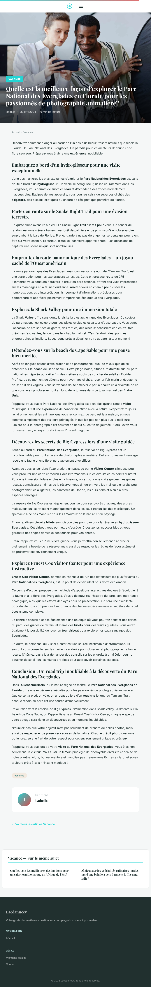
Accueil (16, 132)
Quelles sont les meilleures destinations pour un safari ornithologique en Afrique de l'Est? (39, 872)
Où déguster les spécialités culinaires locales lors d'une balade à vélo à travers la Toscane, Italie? (109, 874)
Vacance (14, 79)
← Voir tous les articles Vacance (33, 824)
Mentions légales (16, 957)
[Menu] (81, 6)
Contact (10, 964)
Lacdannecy (16, 911)
